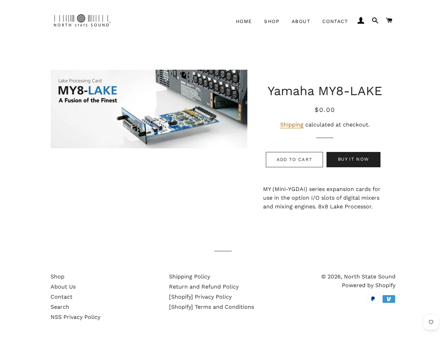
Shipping (291, 124)
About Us (63, 286)
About (301, 21)
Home (244, 21)
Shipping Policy (189, 276)
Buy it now (353, 159)
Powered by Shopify (368, 285)
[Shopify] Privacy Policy (200, 296)
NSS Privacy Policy (75, 317)
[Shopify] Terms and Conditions (211, 307)
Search (60, 307)
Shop (271, 21)
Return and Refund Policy (204, 286)
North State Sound (369, 276)
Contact (335, 21)
